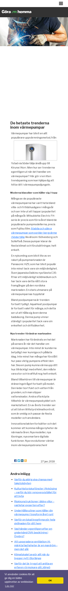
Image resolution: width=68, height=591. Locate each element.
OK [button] (50, 580)
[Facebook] (15, 460)
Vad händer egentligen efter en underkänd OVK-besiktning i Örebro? (33, 532)
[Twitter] (19, 460)
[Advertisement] (34, 82)
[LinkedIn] (22, 460)
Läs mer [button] (9, 586)
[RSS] (25, 460)
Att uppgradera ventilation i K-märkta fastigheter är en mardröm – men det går (36, 545)
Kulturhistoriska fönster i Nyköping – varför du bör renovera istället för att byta (35, 492)
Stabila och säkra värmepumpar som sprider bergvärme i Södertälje (34, 233)
